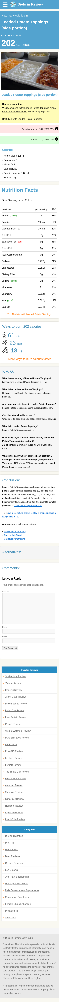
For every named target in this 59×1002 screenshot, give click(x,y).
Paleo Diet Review (14, 710)
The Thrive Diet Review (17, 772)
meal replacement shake (14, 111)
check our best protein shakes (28, 505)
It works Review (13, 765)
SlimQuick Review (14, 799)
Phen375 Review (14, 751)
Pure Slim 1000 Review (17, 737)
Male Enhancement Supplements (22, 890)
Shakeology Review (15, 676)
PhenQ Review (13, 724)
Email (4, 636)
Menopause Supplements (18, 897)
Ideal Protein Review (15, 717)
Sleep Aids (10, 917)
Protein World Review (16, 703)
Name (4, 627)
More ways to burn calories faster (29, 359)
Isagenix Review (13, 690)
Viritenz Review (13, 683)
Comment (6, 591)
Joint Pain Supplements (17, 877)
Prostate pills (11, 911)
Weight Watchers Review (18, 731)
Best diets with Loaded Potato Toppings (22, 119)
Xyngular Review (14, 792)
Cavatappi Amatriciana (14, 539)
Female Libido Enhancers (18, 904)
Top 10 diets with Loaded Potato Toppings (29, 314)
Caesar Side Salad (12, 535)
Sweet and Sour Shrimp (15, 531)
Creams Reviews (14, 863)
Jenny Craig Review (15, 697)
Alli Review (11, 744)
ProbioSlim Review (15, 819)
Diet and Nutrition (14, 836)
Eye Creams (11, 870)
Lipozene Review (14, 812)
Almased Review (13, 785)
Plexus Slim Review (15, 778)
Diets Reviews (12, 856)
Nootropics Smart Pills (16, 883)
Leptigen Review (13, 758)
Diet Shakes (11, 849)
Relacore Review (14, 806)
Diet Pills (9, 842)
